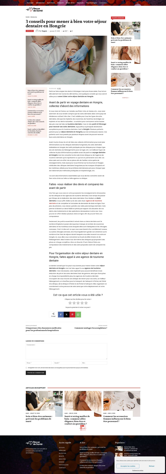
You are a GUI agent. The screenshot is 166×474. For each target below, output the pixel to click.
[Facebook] (61, 314)
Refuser (151, 466)
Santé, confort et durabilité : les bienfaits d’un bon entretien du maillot (36, 131)
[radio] (70, 303)
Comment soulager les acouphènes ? (91, 328)
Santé (27, 17)
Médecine (34, 17)
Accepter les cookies (128, 466)
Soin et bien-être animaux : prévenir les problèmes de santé (36, 92)
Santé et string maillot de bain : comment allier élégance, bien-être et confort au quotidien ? (36, 102)
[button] (137, 3)
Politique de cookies (137, 470)
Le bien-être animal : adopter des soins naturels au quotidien (36, 121)
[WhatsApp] (78, 314)
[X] (66, 314)
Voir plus (125, 97)
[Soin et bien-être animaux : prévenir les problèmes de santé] (125, 30)
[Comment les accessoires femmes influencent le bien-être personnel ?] (125, 82)
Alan (27, 413)
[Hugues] (37, 31)
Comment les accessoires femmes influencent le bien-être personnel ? (36, 112)
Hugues (44, 31)
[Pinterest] (72, 314)
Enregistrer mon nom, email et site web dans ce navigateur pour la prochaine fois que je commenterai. (58, 368)
